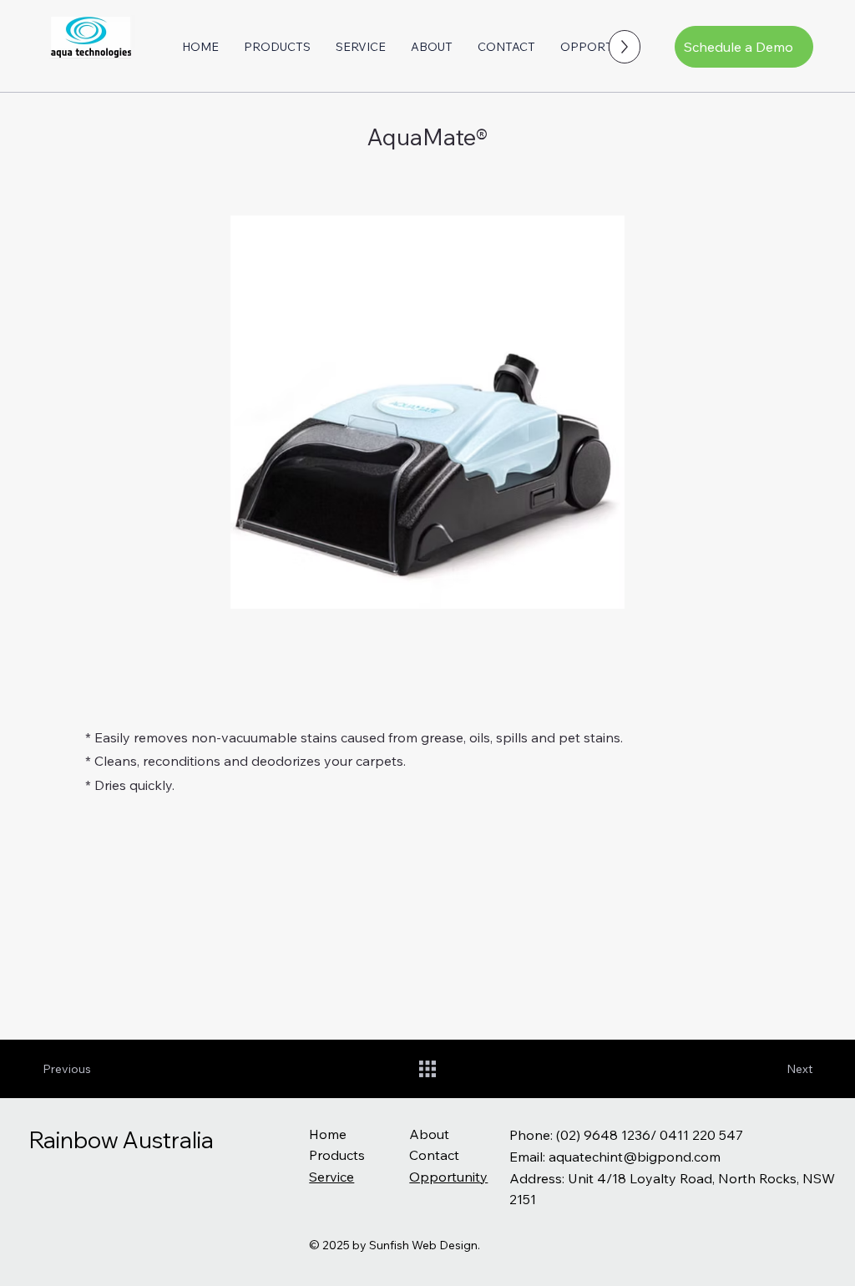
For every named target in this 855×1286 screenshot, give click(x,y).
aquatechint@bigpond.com (635, 1156)
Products (337, 1155)
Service (331, 1176)
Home (328, 1134)
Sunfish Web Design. (424, 1245)
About (429, 1134)
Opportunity (448, 1176)
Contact (434, 1155)
